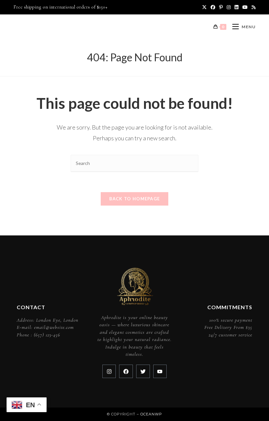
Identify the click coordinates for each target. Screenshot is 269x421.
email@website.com (54, 327)
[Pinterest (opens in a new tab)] (221, 7)
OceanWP (151, 414)
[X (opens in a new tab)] (204, 7)
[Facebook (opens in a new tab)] (213, 7)
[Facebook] (126, 371)
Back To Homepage (134, 198)
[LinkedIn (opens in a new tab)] (236, 7)
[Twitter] (143, 371)
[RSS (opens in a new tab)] (253, 7)
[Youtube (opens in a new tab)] (245, 7)
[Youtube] (160, 371)
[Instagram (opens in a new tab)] (229, 7)
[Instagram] (109, 371)
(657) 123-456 (47, 335)
